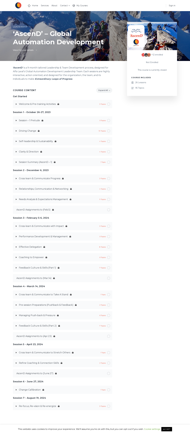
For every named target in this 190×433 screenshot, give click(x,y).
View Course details (23, 50)
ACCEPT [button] (166, 429)
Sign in (172, 5)
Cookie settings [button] (152, 429)
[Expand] (16, 104)
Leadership (20, 27)
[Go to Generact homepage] (18, 5)
